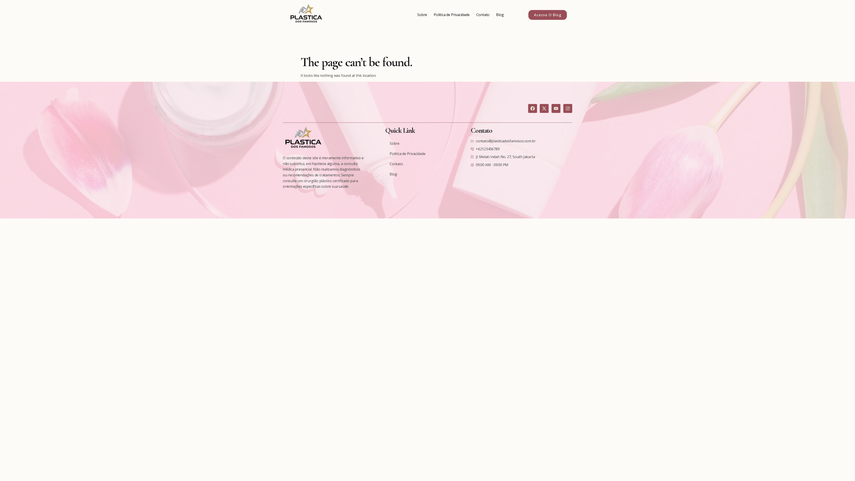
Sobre (422, 14)
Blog (500, 14)
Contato (483, 14)
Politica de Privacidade (451, 14)
